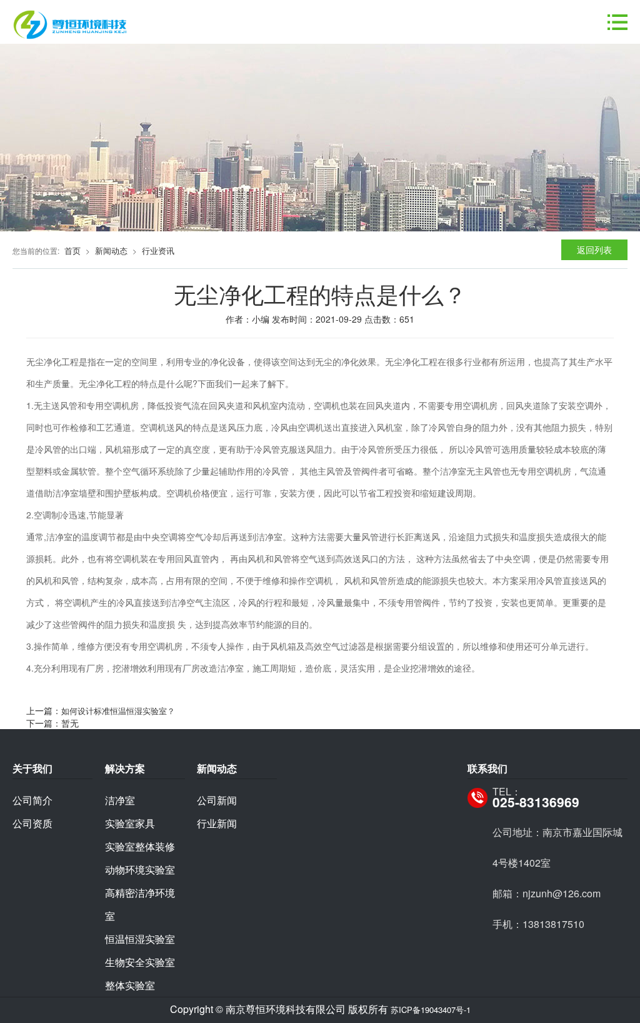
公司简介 (32, 800)
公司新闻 (217, 800)
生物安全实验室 (140, 962)
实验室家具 (130, 823)
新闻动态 (111, 250)
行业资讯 (158, 250)
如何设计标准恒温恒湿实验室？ (118, 711)
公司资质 (32, 823)
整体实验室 (130, 985)
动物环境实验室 (140, 869)
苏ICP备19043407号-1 (431, 1009)
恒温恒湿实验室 (140, 939)
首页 (72, 250)
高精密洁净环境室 (140, 904)
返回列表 (594, 249)
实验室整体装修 (140, 846)
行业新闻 (217, 823)
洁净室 (120, 800)
